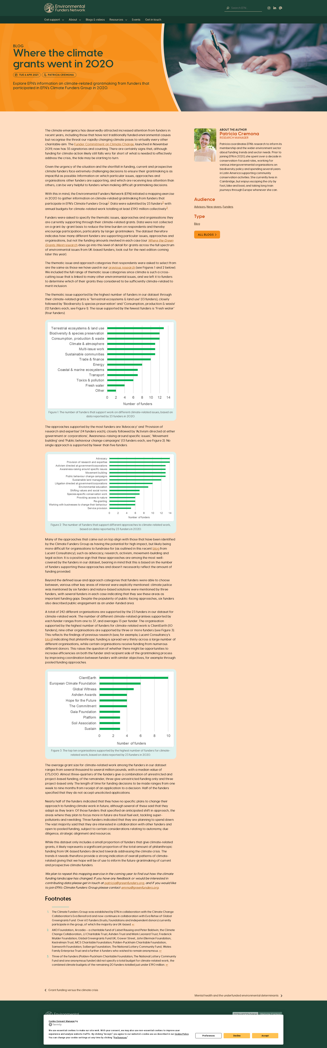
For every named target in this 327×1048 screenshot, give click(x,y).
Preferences (208, 1036)
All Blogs (206, 234)
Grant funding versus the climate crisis (73, 990)
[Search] (227, 8)
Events (136, 19)
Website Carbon (270, 1014)
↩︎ (133, 924)
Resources (117, 19)
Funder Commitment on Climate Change (104, 144)
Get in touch (153, 19)
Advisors (199, 206)
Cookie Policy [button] (182, 1034)
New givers (214, 206)
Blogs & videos (95, 19)
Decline (236, 1036)
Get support (52, 19)
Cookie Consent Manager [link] (62, 1021)
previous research (122, 267)
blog (156, 548)
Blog (197, 223)
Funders (228, 206)
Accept (265, 1036)
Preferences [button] (120, 1037)
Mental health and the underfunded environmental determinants (236, 995)
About (73, 19)
